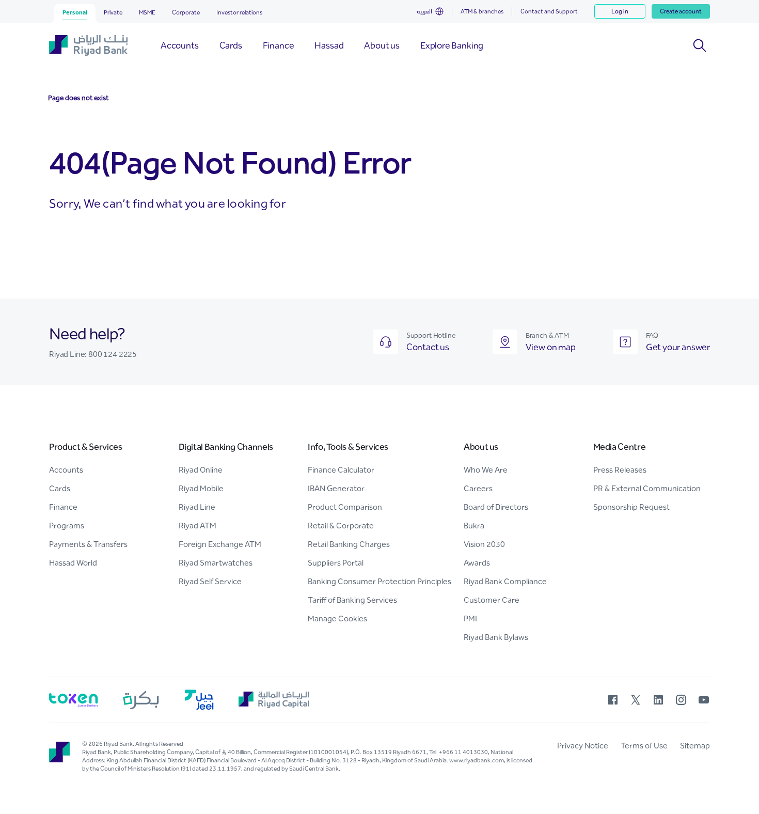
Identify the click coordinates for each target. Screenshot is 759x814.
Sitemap (695, 745)
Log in (619, 11)
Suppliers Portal (335, 563)
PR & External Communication (647, 488)
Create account (681, 11)
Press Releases (619, 470)
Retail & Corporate (341, 525)
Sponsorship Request (631, 507)
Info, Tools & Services (348, 446)
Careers (478, 488)
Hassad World (73, 563)
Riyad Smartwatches (215, 563)
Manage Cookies (337, 618)
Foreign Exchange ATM (220, 544)
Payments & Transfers (88, 544)
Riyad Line (197, 507)
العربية (424, 11)
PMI (470, 618)
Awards (477, 563)
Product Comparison (345, 507)
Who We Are (486, 470)
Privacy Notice (582, 745)
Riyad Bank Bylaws (496, 637)
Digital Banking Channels (226, 446)
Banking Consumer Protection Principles (379, 581)
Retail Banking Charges (349, 544)
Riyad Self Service (210, 581)
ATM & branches (482, 11)
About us (481, 446)
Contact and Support (549, 11)
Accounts (66, 470)
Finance (63, 507)
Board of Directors (496, 507)
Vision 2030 (484, 544)
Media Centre (619, 446)
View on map (551, 347)
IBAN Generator (336, 488)
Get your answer (678, 347)
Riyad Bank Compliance (505, 581)
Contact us (427, 347)
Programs (66, 525)
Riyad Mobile (201, 488)
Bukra (474, 525)
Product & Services (85, 446)
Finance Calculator (341, 470)
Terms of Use (644, 745)
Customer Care (491, 600)
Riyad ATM (197, 525)
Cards (59, 488)
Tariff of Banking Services (352, 600)
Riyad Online (201, 470)
